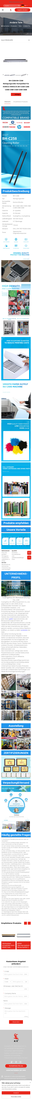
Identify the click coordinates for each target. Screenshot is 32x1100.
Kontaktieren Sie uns (16, 1066)
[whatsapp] (20, 1062)
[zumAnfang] (29, 557)
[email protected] (17, 2)
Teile (20, 26)
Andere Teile (27, 26)
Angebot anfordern (22, 10)
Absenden (16, 1022)
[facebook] (16, 1062)
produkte (24, 630)
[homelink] (10, 10)
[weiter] (27, 74)
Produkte (14, 26)
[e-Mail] (29, 553)
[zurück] (3, 74)
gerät (11, 619)
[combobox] (7, 981)
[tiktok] (11, 1062)
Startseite (6, 26)
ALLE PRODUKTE (7, 40)
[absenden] (19, 5)
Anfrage (17, 94)
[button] (25, 923)
